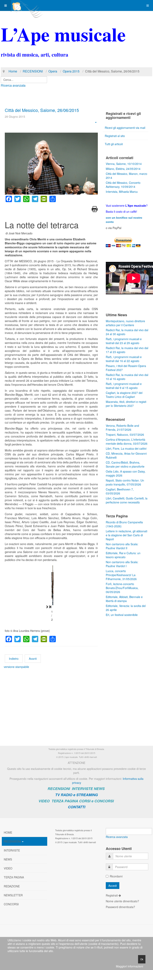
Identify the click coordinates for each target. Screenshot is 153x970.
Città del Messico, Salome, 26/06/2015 (42, 110)
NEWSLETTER (13, 895)
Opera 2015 (71, 71)
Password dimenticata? (120, 907)
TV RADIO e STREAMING (76, 794)
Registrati (112, 895)
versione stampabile (16, 667)
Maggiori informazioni (129, 966)
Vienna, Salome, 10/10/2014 (124, 164)
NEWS (99, 788)
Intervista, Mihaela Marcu (122, 192)
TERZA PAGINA (65, 801)
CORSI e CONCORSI (96, 801)
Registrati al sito (115, 136)
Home (13, 71)
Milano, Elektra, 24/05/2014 (123, 169)
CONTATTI (76, 806)
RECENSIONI (33, 71)
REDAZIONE (12, 886)
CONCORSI (11, 904)
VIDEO (44, 801)
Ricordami (116, 876)
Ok (141, 959)
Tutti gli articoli (114, 144)
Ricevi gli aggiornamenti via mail (125, 128)
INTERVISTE (82, 788)
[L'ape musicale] (27, 5)
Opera (52, 71)
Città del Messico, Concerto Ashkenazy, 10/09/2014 (123, 185)
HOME (8, 832)
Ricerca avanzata (13, 85)
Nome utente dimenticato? (122, 901)
